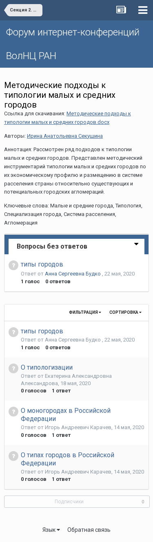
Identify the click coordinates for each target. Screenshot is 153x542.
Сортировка (124, 312)
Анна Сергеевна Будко (73, 274)
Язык (49, 530)
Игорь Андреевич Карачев (78, 427)
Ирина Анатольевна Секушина (65, 136)
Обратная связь (89, 530)
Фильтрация (84, 312)
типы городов (42, 264)
